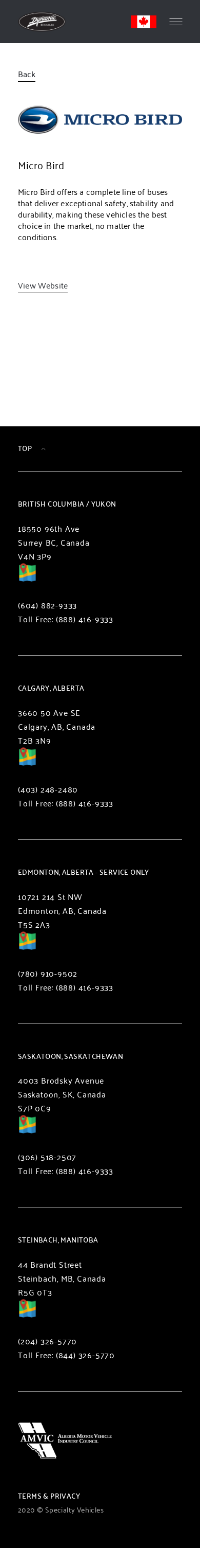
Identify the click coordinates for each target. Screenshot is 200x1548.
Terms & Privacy (49, 1495)
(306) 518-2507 (47, 1156)
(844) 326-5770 (85, 1354)
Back (26, 73)
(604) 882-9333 (47, 605)
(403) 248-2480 (48, 789)
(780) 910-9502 (47, 973)
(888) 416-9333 (84, 618)
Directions (27, 580)
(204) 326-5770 (47, 1341)
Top (25, 448)
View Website (43, 285)
